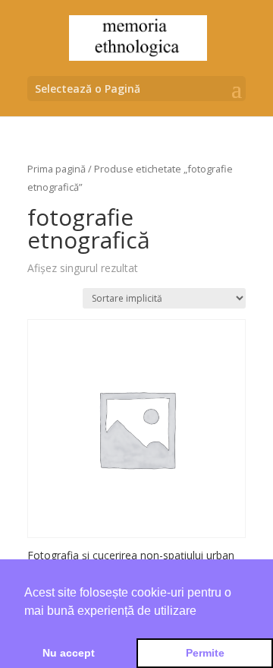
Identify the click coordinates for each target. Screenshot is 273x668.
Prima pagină (56, 169)
